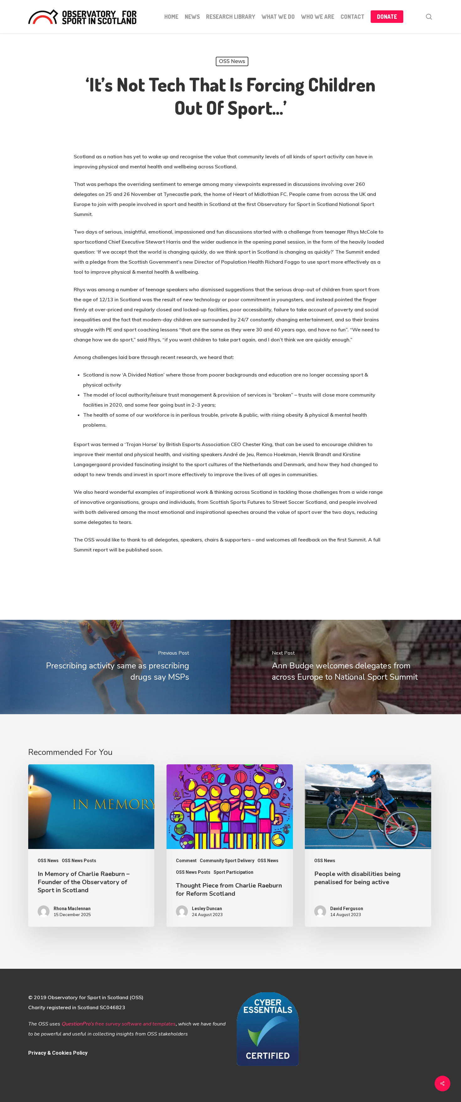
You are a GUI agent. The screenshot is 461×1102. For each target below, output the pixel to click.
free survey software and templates (135, 1023)
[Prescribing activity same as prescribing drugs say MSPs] (115, 667)
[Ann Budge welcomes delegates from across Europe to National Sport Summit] (345, 667)
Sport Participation (233, 872)
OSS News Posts (79, 860)
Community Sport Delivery (227, 860)
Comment (186, 860)
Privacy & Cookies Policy (57, 1053)
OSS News (232, 61)
